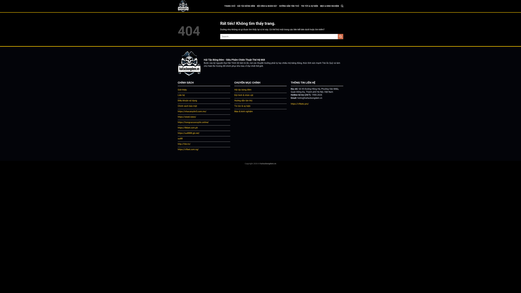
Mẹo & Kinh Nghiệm (329, 6)
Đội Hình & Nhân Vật (267, 6)
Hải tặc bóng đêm (246, 6)
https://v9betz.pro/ (300, 104)
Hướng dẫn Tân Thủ (289, 6)
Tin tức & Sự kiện (309, 6)
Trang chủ (229, 6)
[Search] (342, 6)
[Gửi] (340, 36)
